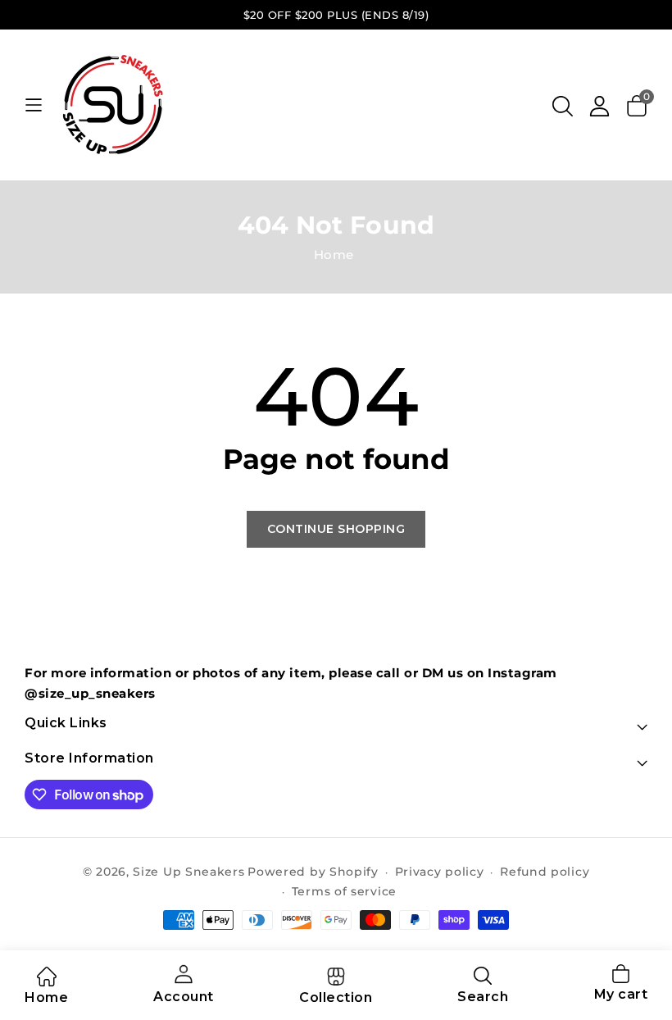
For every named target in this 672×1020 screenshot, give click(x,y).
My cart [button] (621, 985)
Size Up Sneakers (188, 871)
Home (334, 254)
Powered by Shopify (313, 871)
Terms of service (344, 891)
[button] (562, 106)
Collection (335, 997)
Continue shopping (336, 528)
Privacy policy (439, 871)
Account (183, 996)
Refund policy (544, 871)
